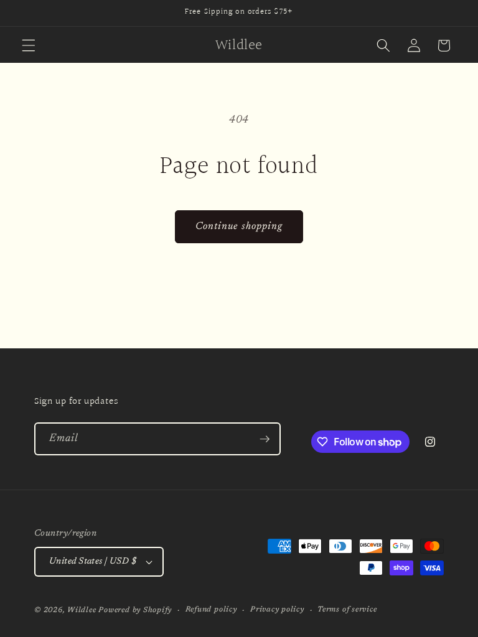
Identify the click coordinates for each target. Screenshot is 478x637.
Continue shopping (239, 226)
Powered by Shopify (135, 610)
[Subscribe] (264, 439)
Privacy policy (277, 609)
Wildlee (81, 610)
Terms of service (347, 609)
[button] (29, 45)
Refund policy (211, 609)
